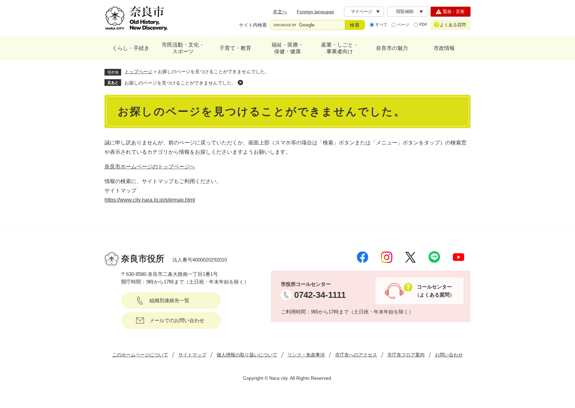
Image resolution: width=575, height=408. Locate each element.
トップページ (138, 71)
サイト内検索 (253, 25)
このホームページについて (140, 354)
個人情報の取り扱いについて (247, 354)
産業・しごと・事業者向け (339, 48)
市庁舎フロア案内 (406, 354)
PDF (423, 24)
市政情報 (444, 48)
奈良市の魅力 (392, 48)
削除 (240, 83)
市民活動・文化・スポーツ (183, 48)
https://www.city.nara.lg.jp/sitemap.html (149, 200)
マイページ (361, 11)
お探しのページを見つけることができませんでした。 (180, 83)
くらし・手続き (130, 48)
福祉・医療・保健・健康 (287, 48)
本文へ (280, 11)
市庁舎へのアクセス (356, 354)
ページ (403, 24)
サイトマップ (192, 354)
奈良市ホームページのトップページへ (149, 166)
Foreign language (315, 11)
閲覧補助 (405, 11)
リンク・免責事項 (306, 354)
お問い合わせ (449, 354)
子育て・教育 (235, 48)
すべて (381, 24)
